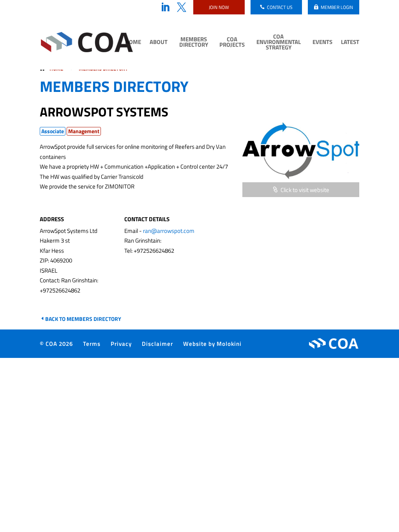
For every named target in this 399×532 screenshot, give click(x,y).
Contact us (280, 7)
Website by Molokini (212, 343)
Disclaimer (157, 343)
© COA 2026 (56, 343)
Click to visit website (305, 189)
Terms (92, 343)
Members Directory (193, 43)
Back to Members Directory (83, 319)
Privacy (121, 343)
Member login (337, 7)
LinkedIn (165, 7)
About (159, 42)
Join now (219, 7)
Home (133, 42)
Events (322, 42)
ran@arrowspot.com (168, 230)
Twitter (181, 7)
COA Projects (232, 43)
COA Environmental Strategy (278, 43)
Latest (350, 42)
